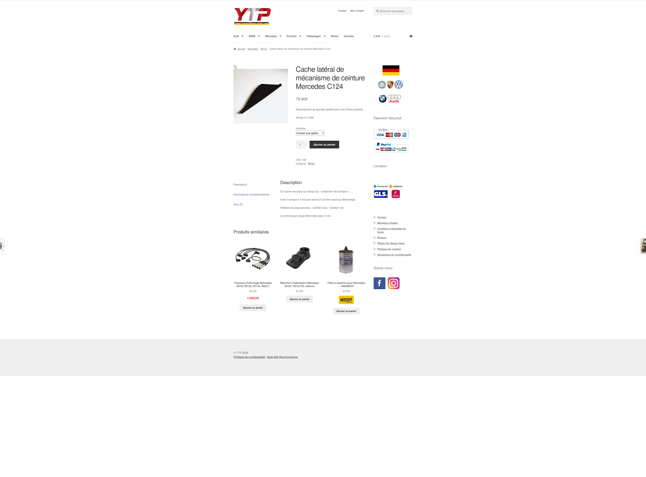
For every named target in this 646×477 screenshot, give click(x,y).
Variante (301, 128)
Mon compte (357, 10)
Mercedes (271, 36)
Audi (236, 36)
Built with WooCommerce (282, 357)
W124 (264, 48)
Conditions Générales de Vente (391, 230)
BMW (252, 36)
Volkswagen (313, 36)
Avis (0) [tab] (238, 204)
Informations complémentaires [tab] (251, 194)
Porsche (292, 36)
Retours (381, 237)
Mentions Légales (387, 223)
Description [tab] (240, 184)
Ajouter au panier (324, 144)
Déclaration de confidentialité (394, 254)
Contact (342, 10)
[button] (235, 67)
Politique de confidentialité (249, 357)
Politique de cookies (389, 249)
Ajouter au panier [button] (253, 307)
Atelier (334, 36)
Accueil (241, 48)
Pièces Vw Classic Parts (391, 243)
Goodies (349, 36)
